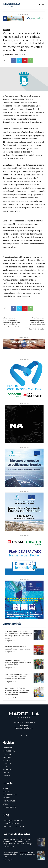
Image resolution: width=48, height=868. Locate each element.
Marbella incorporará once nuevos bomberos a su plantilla (17, 648)
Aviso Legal (24, 725)
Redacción (9, 54)
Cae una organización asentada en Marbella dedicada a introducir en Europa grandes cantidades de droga (18, 634)
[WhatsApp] (30, 60)
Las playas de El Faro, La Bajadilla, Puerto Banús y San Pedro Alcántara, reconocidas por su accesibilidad (18, 691)
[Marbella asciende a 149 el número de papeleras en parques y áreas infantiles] (39, 664)
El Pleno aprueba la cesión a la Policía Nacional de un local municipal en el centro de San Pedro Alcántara (35, 325)
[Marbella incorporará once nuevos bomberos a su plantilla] (39, 650)
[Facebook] (13, 60)
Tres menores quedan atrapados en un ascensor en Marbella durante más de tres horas (17, 676)
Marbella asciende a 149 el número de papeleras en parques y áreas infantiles (18, 662)
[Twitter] (19, 60)
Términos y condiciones (24, 728)
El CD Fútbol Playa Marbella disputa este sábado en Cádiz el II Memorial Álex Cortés (11, 324)
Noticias (6, 30)
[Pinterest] (25, 60)
